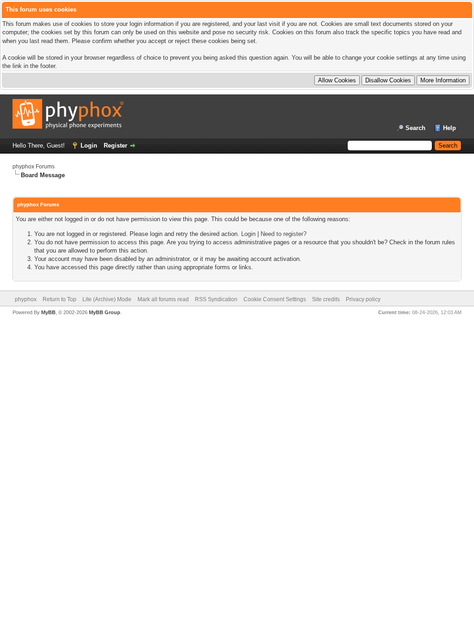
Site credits (326, 299)
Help (449, 127)
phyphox (26, 299)
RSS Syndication (216, 299)
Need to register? (283, 233)
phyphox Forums (33, 166)
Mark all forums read (163, 299)
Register (115, 145)
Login (89, 145)
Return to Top (59, 299)
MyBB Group (104, 312)
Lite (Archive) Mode (106, 299)
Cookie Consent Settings (274, 299)
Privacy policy (363, 299)
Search (415, 127)
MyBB (48, 312)
